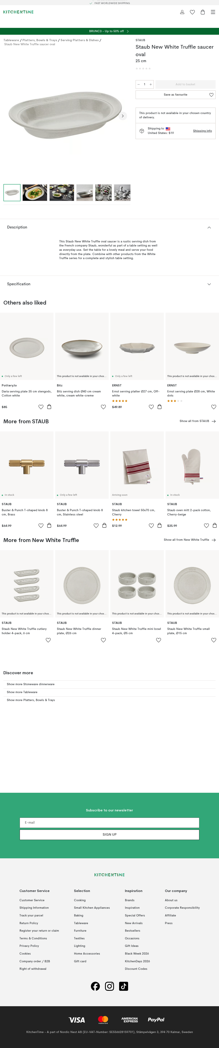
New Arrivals (134, 923)
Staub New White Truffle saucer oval (29, 44)
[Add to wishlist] (41, 407)
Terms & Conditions (33, 938)
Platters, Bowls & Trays (39, 40)
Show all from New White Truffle (186, 539)
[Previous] (7, 116)
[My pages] (182, 12)
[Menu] (213, 12)
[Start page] (18, 12)
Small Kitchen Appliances (92, 907)
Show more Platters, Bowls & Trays (31, 700)
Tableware (11, 40)
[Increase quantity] (151, 84)
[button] (143, 68)
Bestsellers (132, 930)
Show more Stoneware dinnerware (31, 684)
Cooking (80, 900)
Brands (130, 900)
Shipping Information (34, 907)
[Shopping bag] (203, 12)
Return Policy (28, 923)
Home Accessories (87, 953)
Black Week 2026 (137, 953)
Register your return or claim (39, 930)
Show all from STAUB (194, 421)
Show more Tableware (22, 692)
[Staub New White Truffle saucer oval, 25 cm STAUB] (65, 115)
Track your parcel (31, 915)
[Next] (122, 116)
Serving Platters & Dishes (80, 40)
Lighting (79, 945)
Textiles (79, 938)
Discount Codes (136, 968)
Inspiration (132, 907)
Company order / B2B (34, 961)
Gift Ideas (132, 945)
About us (171, 900)
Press (169, 923)
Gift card (80, 961)
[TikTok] (124, 986)
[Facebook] (95, 986)
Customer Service (31, 900)
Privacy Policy (29, 945)
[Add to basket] (49, 406)
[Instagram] (109, 986)
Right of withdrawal (32, 968)
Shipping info (202, 130)
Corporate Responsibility (182, 907)
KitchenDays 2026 (137, 961)
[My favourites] (192, 12)
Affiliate (170, 915)
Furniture (80, 930)
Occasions (132, 938)
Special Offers (135, 915)
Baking (78, 915)
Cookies (25, 953)
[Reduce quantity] (139, 84)
